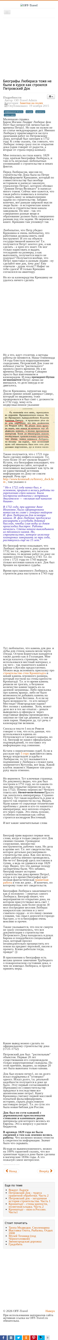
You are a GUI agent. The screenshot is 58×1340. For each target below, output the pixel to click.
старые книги (9, 115)
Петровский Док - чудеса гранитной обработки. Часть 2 (29, 1194)
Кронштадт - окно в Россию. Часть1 (27, 1211)
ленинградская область (13, 112)
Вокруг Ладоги (18, 1190)
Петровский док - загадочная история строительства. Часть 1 (29, 1200)
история (29, 112)
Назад (12, 1171)
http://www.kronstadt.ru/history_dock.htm (28, 480)
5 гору (25, 753)
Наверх (50, 1311)
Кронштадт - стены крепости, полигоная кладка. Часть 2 (28, 1205)
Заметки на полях (31, 103)
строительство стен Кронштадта (24, 673)
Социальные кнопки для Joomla (11, 1164)
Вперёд (44, 1171)
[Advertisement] (29, 48)
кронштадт (40, 112)
